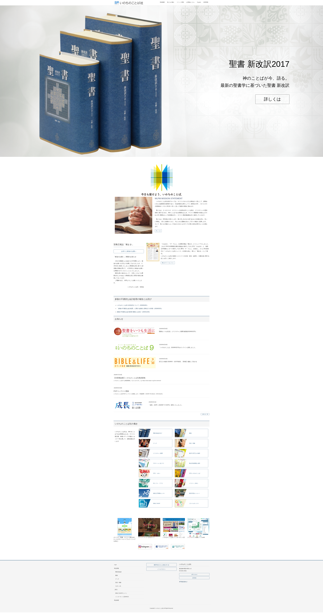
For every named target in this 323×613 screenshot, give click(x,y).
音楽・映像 (118, 582)
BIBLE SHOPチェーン (121, 593)
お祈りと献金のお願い (128, 251)
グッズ (117, 579)
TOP (115, 564)
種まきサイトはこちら (168, 262)
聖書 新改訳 (118, 572)
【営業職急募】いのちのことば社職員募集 (130, 378)
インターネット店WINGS (122, 596)
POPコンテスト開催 (121, 391)
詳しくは (212, 99)
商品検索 (116, 600)
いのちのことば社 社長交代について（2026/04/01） (132, 305)
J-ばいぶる (118, 586)
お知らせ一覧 (205, 414)
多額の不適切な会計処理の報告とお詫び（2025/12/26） (134, 312)
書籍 (116, 575)
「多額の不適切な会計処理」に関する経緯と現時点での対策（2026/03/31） (140, 308)
